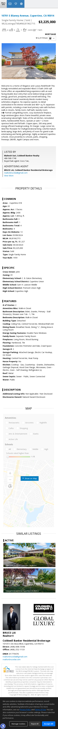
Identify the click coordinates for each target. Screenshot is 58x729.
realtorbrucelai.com (12, 659)
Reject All (34, 724)
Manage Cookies (18, 724)
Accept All (48, 724)
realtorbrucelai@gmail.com (16, 172)
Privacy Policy (25, 709)
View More (8, 175)
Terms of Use (40, 709)
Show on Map (30, 478)
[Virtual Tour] (21, 4)
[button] (2, 726)
